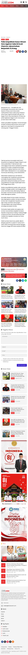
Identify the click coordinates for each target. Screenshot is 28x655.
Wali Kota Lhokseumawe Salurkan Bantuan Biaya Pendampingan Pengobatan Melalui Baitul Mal (20, 325)
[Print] (25, 51)
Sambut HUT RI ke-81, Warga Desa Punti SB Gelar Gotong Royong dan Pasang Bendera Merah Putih (6, 297)
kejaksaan (5, 271)
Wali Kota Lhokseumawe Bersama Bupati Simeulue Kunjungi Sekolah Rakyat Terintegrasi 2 (16, 564)
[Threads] (10, 642)
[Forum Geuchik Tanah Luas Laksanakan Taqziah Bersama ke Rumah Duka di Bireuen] (21, 304)
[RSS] (13, 642)
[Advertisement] (14, 22)
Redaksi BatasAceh (3, 51)
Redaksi (10, 646)
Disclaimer (3, 648)
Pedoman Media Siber (17, 646)
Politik (2, 616)
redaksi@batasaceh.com (10, 605)
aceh (4, 633)
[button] (21, 2)
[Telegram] (23, 280)
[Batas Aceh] (7, 2)
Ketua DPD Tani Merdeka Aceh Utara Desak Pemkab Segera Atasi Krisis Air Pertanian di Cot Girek (6, 325)
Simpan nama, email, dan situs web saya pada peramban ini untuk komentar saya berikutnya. (13, 360)
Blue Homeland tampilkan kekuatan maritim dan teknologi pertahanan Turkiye (16, 575)
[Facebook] (17, 280)
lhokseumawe (6, 631)
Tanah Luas (5, 635)
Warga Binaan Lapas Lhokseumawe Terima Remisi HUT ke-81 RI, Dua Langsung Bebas (15, 570)
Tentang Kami (4, 646)
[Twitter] (20, 280)
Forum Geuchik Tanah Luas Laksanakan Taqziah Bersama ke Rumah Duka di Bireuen (20, 311)
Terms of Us (17, 648)
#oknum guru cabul (11, 269)
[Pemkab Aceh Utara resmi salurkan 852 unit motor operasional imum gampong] (7, 304)
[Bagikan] (23, 51)
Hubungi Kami (10, 648)
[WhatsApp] (25, 280)
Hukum (7, 39)
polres (12, 271)
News (2, 614)
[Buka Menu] (23, 2)
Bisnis (2, 618)
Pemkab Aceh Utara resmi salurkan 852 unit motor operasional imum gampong (6, 311)
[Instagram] (7, 642)
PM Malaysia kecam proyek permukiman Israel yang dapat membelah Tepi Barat (16, 581)
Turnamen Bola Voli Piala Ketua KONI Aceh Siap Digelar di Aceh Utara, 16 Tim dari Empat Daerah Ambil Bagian (20, 297)
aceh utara (21, 269)
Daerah (3, 39)
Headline (5, 626)
